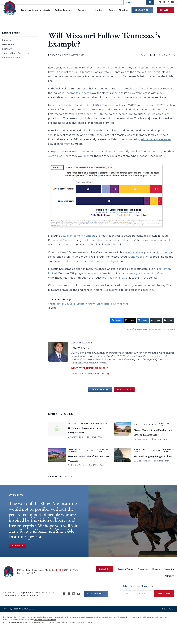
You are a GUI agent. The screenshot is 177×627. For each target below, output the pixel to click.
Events (112, 10)
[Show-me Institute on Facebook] (160, 2)
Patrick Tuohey (78, 465)
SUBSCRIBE (164, 593)
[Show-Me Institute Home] (9, 8)
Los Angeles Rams (106, 303)
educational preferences (156, 139)
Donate (164, 10)
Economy (7, 49)
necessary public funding (140, 273)
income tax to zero (77, 93)
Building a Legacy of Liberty (35, 10)
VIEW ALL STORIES (58, 476)
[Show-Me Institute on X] (164, 2)
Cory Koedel (143, 439)
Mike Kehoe (123, 303)
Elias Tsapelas (143, 461)
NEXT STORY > (124, 389)
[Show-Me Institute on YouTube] (172, 2)
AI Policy (169, 576)
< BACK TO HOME (100, 389)
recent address (133, 252)
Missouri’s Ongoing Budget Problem (153, 456)
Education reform (85, 303)
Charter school (56, 303)
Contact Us (141, 10)
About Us (123, 10)
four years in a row (113, 277)
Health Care (8, 44)
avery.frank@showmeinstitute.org (90, 373)
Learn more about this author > (89, 368)
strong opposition (138, 256)
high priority (163, 252)
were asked (55, 156)
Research (82, 10)
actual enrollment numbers (78, 235)
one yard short (154, 67)
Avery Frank (149, 55)
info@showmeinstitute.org (45, 620)
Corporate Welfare (11, 57)
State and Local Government (16, 53)
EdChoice (70, 303)
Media (98, 10)
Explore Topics (62, 10)
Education (7, 40)
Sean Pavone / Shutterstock (161, 329)
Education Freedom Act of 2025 (81, 105)
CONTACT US (94, 593)
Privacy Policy (168, 609)
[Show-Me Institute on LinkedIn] (168, 2)
